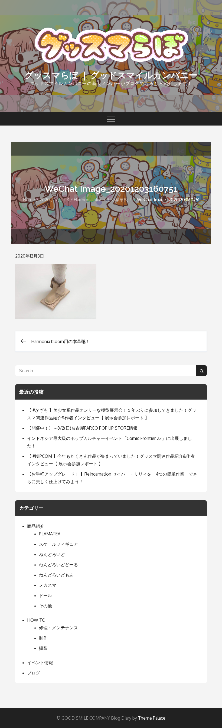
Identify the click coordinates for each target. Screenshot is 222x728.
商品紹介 (35, 526)
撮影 (43, 648)
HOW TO (36, 620)
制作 (43, 638)
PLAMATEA (49, 533)
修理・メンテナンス (58, 627)
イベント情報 (40, 662)
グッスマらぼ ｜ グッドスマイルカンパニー (111, 75)
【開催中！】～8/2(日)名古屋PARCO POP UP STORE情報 (82, 428)
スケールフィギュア (58, 544)
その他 (45, 605)
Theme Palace (151, 718)
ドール (45, 595)
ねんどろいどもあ (56, 575)
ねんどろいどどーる (58, 564)
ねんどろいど (52, 554)
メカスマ (47, 585)
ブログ (33, 673)
